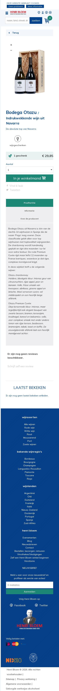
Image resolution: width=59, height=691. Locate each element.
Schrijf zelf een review (20, 366)
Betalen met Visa (23, 644)
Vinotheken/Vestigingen (29, 554)
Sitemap (10, 679)
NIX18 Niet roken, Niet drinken (13, 660)
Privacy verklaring (26, 679)
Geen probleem (15, 6)
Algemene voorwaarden (18, 683)
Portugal (29, 516)
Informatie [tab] (29, 211)
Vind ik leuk (16, 185)
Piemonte (29, 472)
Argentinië (29, 493)
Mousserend (29, 437)
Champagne (29, 465)
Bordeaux (30, 458)
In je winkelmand (27, 178)
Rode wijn (29, 427)
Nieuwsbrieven (29, 544)
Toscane (29, 475)
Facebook (20, 605)
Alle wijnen (29, 424)
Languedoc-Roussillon (29, 468)
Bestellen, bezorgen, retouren (29, 551)
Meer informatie (35, 6)
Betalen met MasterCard (15, 644)
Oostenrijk (29, 513)
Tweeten (15, 189)
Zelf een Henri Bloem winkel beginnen (29, 557)
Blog (29, 541)
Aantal (9, 164)
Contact (29, 547)
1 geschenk (33, 156)
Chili (30, 496)
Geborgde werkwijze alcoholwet (22, 688)
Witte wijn (29, 431)
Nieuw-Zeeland (29, 509)
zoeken (36, 20)
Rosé (29, 434)
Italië (29, 506)
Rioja (29, 478)
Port (29, 441)
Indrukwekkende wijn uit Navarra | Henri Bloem (18, 12)
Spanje (29, 519)
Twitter (43, 605)
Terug (15, 32)
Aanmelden (29, 591)
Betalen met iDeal (8, 644)
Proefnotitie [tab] (29, 203)
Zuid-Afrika (29, 523)
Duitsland (29, 499)
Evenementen (29, 537)
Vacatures (29, 561)
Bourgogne (29, 462)
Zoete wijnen (29, 444)
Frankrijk (29, 503)
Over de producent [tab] (29, 218)
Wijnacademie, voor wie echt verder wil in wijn (33, 657)
